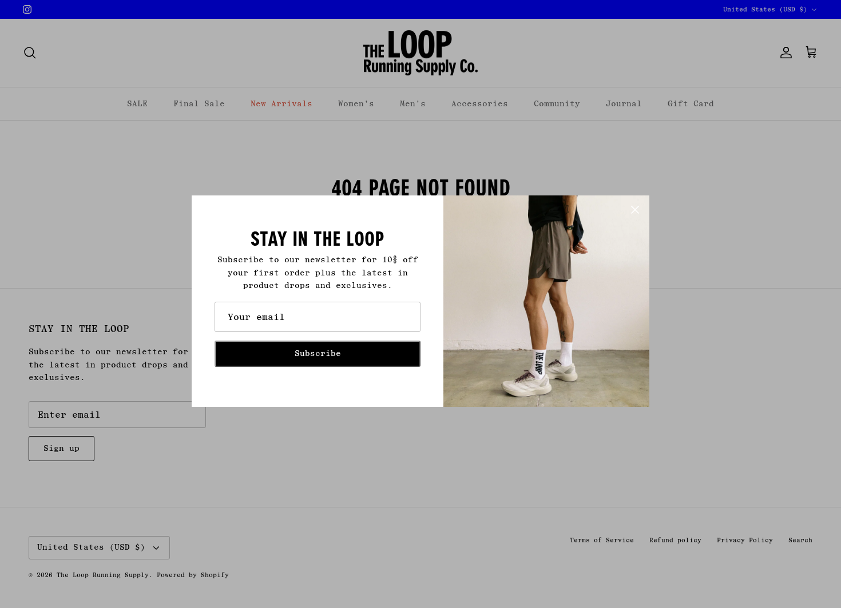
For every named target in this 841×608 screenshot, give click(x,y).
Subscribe (318, 353)
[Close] (635, 209)
